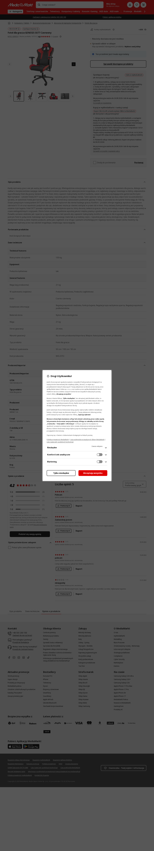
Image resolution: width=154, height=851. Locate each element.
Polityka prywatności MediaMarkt (58, 440)
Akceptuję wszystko (93, 473)
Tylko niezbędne (61, 473)
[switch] (100, 454)
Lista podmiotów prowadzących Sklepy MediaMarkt (87, 440)
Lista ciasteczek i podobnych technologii (60, 442)
